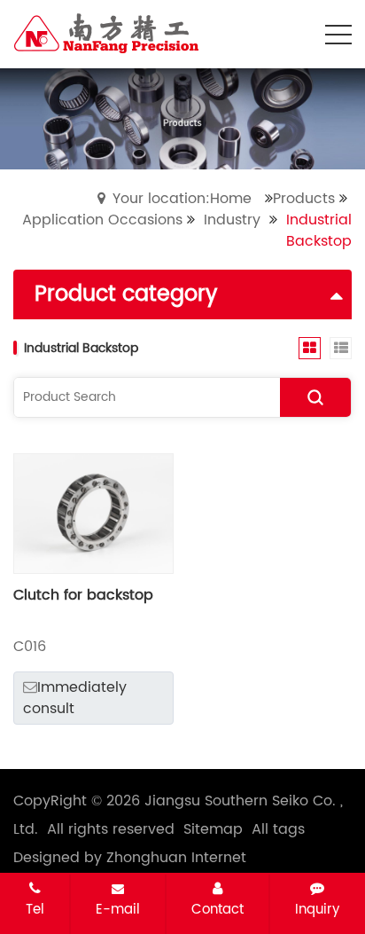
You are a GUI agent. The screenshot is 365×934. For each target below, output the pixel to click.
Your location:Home (182, 198)
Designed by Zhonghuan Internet (129, 857)
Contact (217, 909)
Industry (232, 220)
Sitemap (213, 829)
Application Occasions (102, 220)
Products (304, 198)
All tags (278, 829)
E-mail (118, 909)
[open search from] (294, 32)
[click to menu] (338, 34)
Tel (35, 909)
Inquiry (317, 909)
